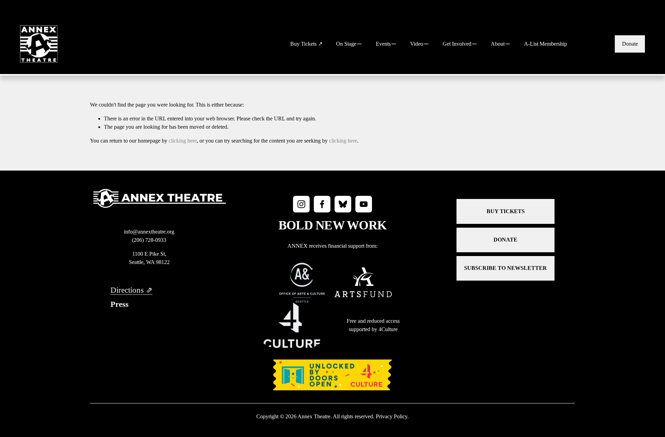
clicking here (183, 141)
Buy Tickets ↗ (306, 44)
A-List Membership (545, 44)
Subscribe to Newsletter (505, 268)
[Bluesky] (343, 204)
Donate (630, 44)
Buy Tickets (506, 211)
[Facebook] (322, 204)
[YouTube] (363, 204)
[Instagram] (301, 204)
